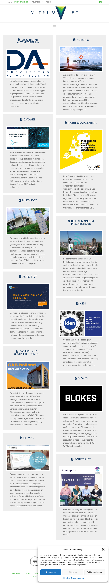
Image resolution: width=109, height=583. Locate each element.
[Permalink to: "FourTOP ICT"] (81, 486)
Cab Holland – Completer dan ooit (28, 353)
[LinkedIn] (100, 2)
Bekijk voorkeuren (94, 572)
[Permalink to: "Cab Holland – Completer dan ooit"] (28, 375)
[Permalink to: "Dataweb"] (28, 138)
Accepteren (51, 572)
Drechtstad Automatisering (28, 41)
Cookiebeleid (65, 578)
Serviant (29, 438)
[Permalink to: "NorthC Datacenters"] (81, 151)
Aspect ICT (29, 276)
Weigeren (73, 572)
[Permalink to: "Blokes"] (81, 398)
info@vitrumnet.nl (22, 2)
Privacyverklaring (77, 578)
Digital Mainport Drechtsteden (82, 222)
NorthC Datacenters (82, 122)
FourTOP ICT (83, 459)
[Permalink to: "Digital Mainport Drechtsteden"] (81, 243)
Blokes (83, 378)
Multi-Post (29, 200)
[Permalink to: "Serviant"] (28, 457)
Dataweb (29, 119)
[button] (103, 549)
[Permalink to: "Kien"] (81, 323)
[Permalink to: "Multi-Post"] (28, 221)
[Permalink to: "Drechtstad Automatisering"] (28, 63)
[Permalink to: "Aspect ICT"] (28, 296)
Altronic (83, 39)
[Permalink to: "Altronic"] (81, 59)
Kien (83, 303)
